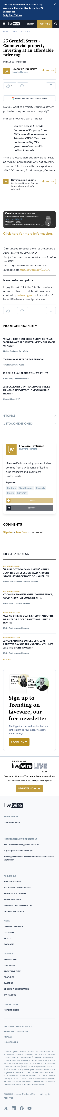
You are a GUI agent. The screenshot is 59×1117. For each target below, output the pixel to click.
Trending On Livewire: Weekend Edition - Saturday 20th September (29, 858)
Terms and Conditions (16, 1031)
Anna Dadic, (8, 603)
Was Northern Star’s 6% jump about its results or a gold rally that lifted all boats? (28, 619)
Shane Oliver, (9, 399)
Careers (8, 983)
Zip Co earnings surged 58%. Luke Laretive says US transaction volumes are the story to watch (28, 644)
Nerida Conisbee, (10, 351)
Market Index (11, 1010)
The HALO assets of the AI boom (23, 359)
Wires (14, 32)
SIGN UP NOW (19, 742)
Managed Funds (12, 881)
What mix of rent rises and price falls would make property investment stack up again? (29, 342)
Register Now (27, 788)
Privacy (8, 1037)
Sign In (30, 24)
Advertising (10, 959)
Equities (11, 488)
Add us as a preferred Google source (31, 98)
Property (25, 32)
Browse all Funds (14, 911)
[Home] (14, 24)
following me (25, 295)
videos (7, 938)
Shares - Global (12, 899)
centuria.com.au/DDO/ (34, 269)
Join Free (45, 24)
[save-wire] (51, 87)
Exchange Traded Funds (17, 887)
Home (6, 32)
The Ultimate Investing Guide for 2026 (21, 844)
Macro (10, 493)
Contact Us (10, 995)
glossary (9, 932)
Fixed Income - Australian (18, 905)
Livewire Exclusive (24, 69)
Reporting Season (11, 566)
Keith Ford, (8, 378)
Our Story (9, 965)
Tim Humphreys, (10, 365)
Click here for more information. (28, 233)
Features (9, 977)
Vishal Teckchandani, (12, 581)
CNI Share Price (12, 822)
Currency (21, 493)
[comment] (22, 85)
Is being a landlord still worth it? (25, 373)
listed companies (13, 926)
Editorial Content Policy (18, 1026)
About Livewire (12, 971)
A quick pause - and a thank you (18, 850)
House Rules (11, 1042)
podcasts (9, 944)
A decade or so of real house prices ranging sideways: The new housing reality (26, 390)
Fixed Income (26, 488)
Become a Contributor (16, 989)
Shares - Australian (15, 893)
